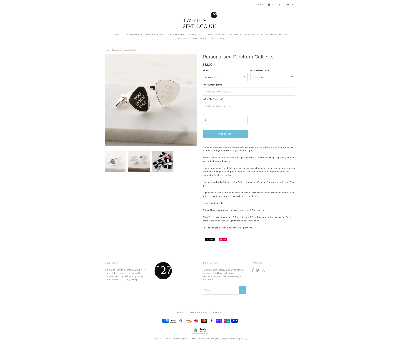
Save (224, 239)
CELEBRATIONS (253, 34)
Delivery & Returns (197, 312)
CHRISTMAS (182, 38)
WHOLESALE (200, 38)
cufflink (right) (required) (213, 99)
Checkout (259, 4)
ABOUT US (216, 38)
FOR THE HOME (216, 34)
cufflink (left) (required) (212, 85)
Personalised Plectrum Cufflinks (124, 50)
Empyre (225, 338)
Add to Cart (225, 134)
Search (179, 312)
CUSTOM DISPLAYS (276, 34)
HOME (116, 34)
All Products (218, 312)
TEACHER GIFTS (133, 34)
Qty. (204, 114)
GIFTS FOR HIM (176, 34)
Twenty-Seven (166, 338)
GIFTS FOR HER (154, 34)
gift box (206, 70)
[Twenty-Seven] (200, 27)
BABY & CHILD (196, 34)
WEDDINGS (235, 34)
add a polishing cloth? (259, 70)
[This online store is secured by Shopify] (200, 332)
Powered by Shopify (238, 338)
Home (107, 50)
